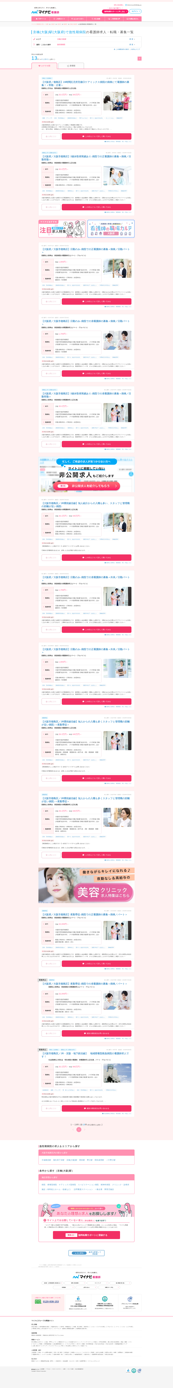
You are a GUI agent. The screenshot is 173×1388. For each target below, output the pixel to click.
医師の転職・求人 (58, 1354)
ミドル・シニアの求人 (127, 1326)
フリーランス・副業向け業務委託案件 (64, 1328)
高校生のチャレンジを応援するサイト (68, 1342)
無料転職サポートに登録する (88, 1235)
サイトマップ (98, 1283)
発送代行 (58, 1361)
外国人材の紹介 (109, 1354)
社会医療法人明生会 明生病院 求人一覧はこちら (117, 1113)
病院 (43, 1185)
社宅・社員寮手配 (81, 1361)
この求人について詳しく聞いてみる (98, 136)
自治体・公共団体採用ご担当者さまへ (52, 1283)
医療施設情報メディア (121, 1344)
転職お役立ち (133, 19)
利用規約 (64, 1287)
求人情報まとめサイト (37, 1342)
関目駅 (82, 1160)
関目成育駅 (99, 1160)
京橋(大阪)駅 (71, 1160)
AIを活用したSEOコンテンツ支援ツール (76, 1346)
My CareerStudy (99, 1344)
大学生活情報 (102, 1342)
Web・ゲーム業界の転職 (45, 1352)
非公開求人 (45, 59)
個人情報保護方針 (79, 1369)
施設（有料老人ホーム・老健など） (57, 1189)
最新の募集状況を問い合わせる (98, 1033)
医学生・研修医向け (66, 1326)
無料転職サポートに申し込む (114, 11)
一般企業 (98, 1189)
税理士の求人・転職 (110, 1352)
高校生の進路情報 (36, 1335)
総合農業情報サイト (59, 1344)
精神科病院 (105, 1185)
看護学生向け (54, 1326)
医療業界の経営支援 (97, 1354)
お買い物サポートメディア (40, 1346)
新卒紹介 (66, 1352)
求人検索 (97, 19)
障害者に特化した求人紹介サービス (42, 1328)
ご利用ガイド (60, 19)
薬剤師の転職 (128, 1352)
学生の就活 (34, 1326)
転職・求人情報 (77, 1326)
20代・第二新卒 (58, 1352)
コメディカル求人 (46, 1354)
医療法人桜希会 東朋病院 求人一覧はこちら (118, 212)
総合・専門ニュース (51, 1342)
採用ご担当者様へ (119, 5)
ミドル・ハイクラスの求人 (98, 1326)
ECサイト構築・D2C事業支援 (85, 1344)
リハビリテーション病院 (88, 1185)
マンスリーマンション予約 (56, 1346)
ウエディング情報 (37, 1344)
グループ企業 (70, 1369)
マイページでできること (134, 5)
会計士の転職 (99, 1352)
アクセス (48, 1369)
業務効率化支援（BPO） (47, 1361)
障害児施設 (109, 1189)
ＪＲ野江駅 (111, 1160)
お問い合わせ (86, 1287)
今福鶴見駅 (46, 1160)
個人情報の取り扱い (120, 1283)
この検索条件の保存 (122, 49)
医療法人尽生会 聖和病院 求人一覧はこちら (118, 141)
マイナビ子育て (70, 1344)
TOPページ (42, 19)
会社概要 (42, 1369)
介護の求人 (87, 1354)
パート (117, 1326)
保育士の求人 (68, 1354)
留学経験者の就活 (44, 1326)
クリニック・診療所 (120, 1185)
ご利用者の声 (115, 19)
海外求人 (86, 1326)
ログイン (135, 11)
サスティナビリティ (56, 1369)
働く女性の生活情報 (113, 1342)
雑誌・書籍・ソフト (126, 1342)
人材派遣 (33, 1352)
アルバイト (110, 1326)
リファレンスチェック (94, 1361)
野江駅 (90, 1160)
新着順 (72, 66)
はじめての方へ (79, 19)
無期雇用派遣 (78, 1354)
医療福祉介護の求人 (81, 1328)
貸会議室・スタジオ (68, 1361)
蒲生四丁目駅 (58, 1160)
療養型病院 (52, 1185)
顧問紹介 (120, 1352)
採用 (64, 1369)
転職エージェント (76, 1352)
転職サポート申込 (109, 1287)
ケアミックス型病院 (67, 1185)
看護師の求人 (36, 1354)
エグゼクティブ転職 (88, 1352)
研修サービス (35, 1361)
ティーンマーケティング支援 (89, 1342)
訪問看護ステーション (83, 1189)
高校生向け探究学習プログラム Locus (53, 1335)
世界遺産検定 (47, 1344)
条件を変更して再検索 (88, 1253)
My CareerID (109, 1344)
